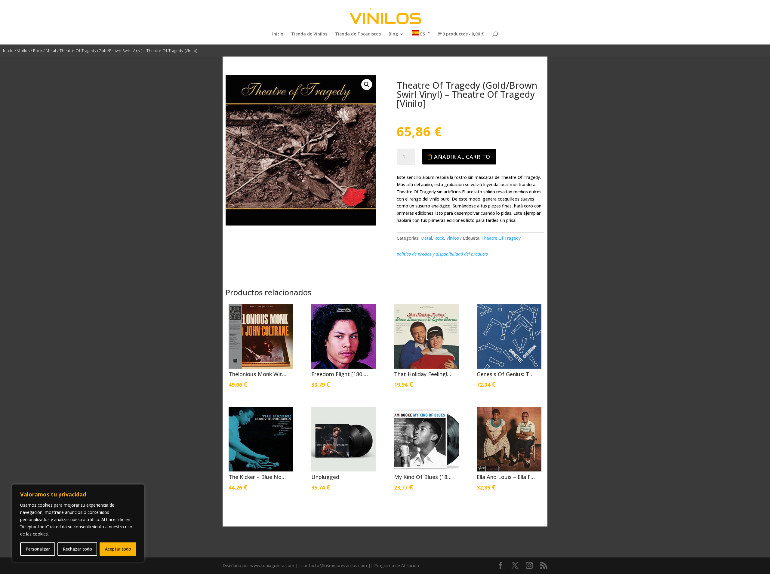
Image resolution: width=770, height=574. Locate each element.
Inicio (277, 34)
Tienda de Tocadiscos (358, 34)
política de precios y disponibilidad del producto (442, 254)
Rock (37, 50)
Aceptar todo (118, 549)
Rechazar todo (77, 549)
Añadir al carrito (462, 156)
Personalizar (38, 549)
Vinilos (23, 50)
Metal (51, 50)
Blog (393, 34)
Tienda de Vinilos (309, 34)
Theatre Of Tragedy (501, 238)
